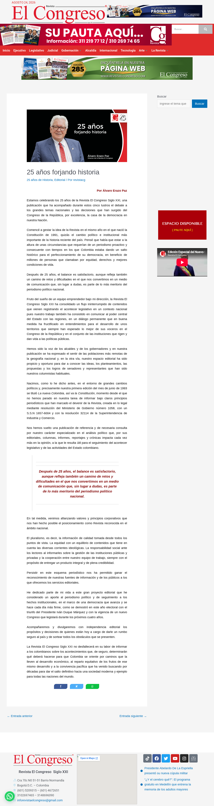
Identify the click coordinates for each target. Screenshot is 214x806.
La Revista (158, 50)
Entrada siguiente (133, 716)
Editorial (59, 180)
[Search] (205, 29)
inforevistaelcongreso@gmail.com (40, 800)
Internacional (108, 50)
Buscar (162, 96)
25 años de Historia (40, 180)
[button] (10, 796)
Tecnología (128, 50)
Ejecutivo (19, 50)
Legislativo (36, 50)
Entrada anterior (19, 716)
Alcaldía (90, 50)
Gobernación (69, 50)
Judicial (52, 50)
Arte (142, 50)
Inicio (6, 50)
